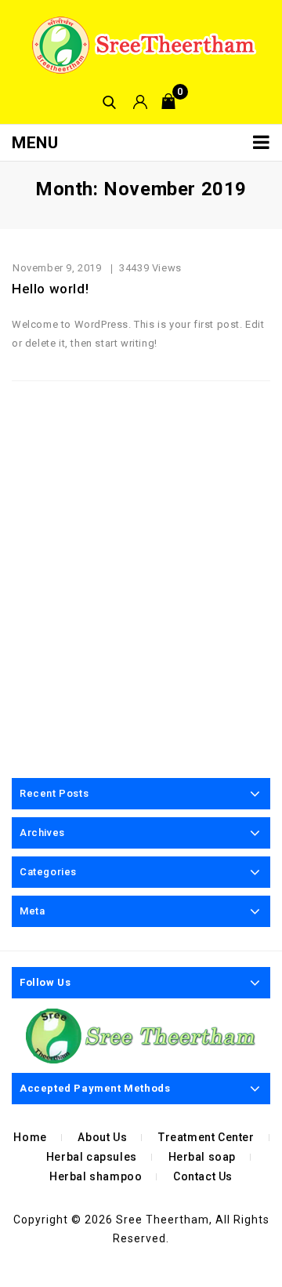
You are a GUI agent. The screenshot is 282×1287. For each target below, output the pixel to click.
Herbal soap (202, 1157)
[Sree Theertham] (141, 44)
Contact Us (203, 1176)
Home (29, 1137)
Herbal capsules (91, 1157)
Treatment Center (206, 1137)
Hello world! (50, 288)
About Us (102, 1137)
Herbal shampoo (95, 1176)
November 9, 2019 (57, 268)
